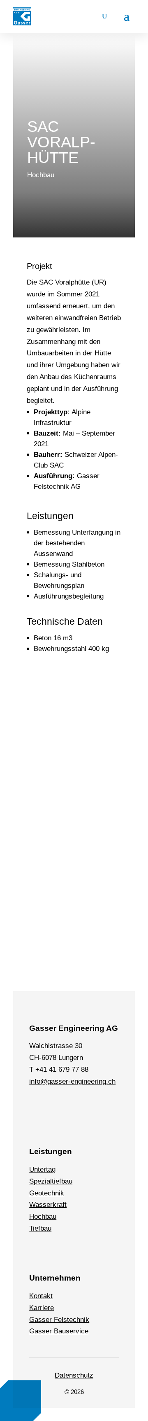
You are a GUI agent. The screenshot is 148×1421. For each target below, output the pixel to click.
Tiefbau (40, 1228)
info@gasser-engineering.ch (72, 1081)
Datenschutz (74, 1375)
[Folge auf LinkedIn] (37, 1099)
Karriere (41, 1308)
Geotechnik (46, 1193)
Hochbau (42, 1216)
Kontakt (41, 1296)
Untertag (42, 1169)
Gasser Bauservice (58, 1331)
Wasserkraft (48, 1205)
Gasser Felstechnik (59, 1320)
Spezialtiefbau (50, 1181)
